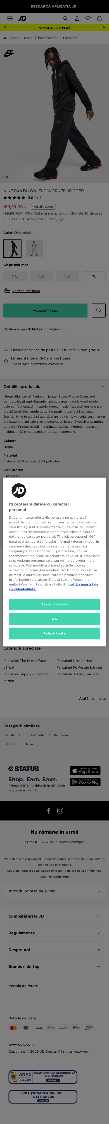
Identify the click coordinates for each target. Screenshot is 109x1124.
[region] (54, 562)
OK (54, 619)
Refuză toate (54, 633)
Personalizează (54, 604)
